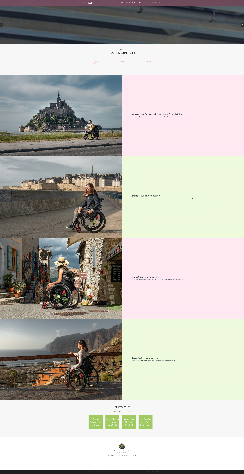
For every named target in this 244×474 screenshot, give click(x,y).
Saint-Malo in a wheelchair (146, 196)
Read (112, 33)
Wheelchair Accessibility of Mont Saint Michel (157, 114)
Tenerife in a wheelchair (145, 358)
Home (122, 2)
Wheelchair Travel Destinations (135, 2)
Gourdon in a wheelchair (145, 277)
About (148, 2)
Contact (154, 2)
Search (159, 2)
